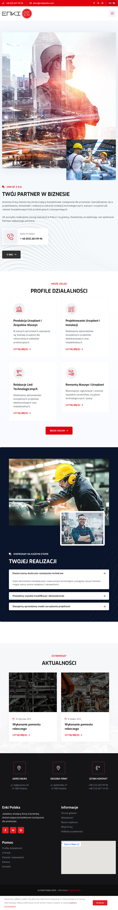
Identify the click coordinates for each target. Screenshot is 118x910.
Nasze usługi (57, 430)
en (110, 3)
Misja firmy (67, 827)
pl (114, 3)
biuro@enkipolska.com (43, 3)
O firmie (6, 853)
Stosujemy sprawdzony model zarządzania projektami (41, 606)
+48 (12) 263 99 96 (98, 785)
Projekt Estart (74, 890)
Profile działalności (12, 848)
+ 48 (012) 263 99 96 (31, 238)
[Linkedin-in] (98, 3)
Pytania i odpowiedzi (13, 857)
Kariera (6, 862)
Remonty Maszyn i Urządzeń (85, 385)
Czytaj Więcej (20, 735)
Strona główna (69, 813)
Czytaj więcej (20, 349)
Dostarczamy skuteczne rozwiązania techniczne (38, 573)
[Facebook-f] (94, 3)
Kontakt (6, 867)
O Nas (10, 254)
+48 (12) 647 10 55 (14, 3)
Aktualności (67, 818)
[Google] (102, 3)
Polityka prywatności (72, 831)
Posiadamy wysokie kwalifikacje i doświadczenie (38, 595)
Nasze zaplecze (69, 822)
